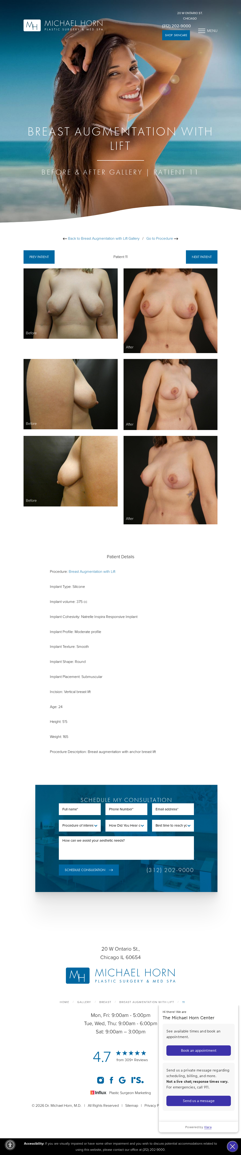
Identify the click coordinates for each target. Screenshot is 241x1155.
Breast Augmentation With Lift (146, 1002)
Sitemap (131, 1105)
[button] (10, 1144)
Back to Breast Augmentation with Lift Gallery (103, 238)
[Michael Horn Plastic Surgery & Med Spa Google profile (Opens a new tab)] (122, 1080)
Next (202, 257)
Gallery (84, 1002)
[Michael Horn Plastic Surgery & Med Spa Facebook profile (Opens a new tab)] (111, 1080)
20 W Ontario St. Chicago (190, 15)
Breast (105, 1002)
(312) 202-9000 (176, 25)
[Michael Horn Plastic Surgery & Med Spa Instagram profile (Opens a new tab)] (100, 1080)
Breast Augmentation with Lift (92, 571)
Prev (39, 257)
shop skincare (176, 35)
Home (64, 1002)
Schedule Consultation (85, 870)
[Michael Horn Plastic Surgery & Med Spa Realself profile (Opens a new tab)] (137, 1080)
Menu (212, 30)
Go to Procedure (160, 238)
